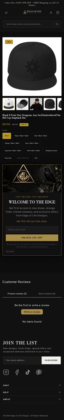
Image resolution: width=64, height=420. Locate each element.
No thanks (10, 251)
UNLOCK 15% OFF (32, 238)
